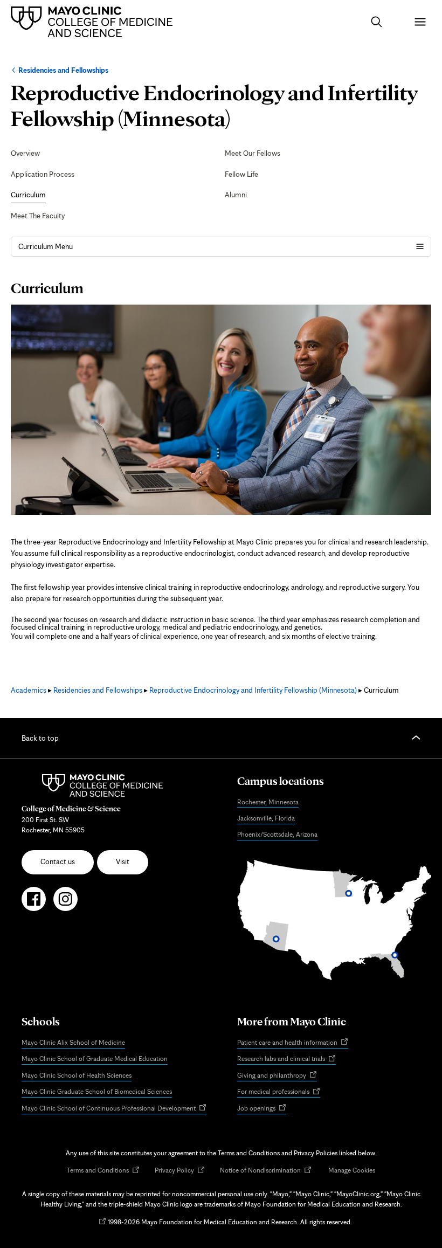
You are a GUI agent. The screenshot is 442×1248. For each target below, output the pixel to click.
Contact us (57, 861)
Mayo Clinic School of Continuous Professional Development (114, 1109)
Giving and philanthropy (277, 1076)
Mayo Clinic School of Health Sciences (77, 1075)
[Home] (94, 21)
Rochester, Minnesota (268, 802)
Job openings (261, 1109)
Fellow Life (241, 174)
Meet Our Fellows (252, 153)
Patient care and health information (292, 1043)
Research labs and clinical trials (286, 1059)
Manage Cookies (351, 1170)
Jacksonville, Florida (266, 818)
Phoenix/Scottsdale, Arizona (277, 834)
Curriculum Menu (45, 246)
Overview (25, 153)
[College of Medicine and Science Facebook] (34, 903)
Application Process (42, 174)
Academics (28, 690)
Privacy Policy (180, 1171)
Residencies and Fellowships (63, 70)
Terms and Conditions (103, 1171)
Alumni (236, 194)
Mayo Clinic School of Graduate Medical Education (95, 1058)
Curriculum (28, 194)
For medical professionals (278, 1092)
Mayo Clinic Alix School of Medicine (73, 1042)
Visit (122, 861)
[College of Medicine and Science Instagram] (65, 903)
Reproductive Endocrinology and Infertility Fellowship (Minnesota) (253, 690)
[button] (376, 22)
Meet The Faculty (38, 215)
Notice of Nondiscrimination (266, 1171)
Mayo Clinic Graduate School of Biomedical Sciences (97, 1091)
